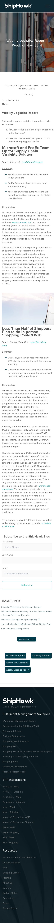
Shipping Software (41, 655)
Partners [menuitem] (7, 877)
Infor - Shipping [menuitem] (11, 812)
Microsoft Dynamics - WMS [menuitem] (16, 817)
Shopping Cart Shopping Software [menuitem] (20, 756)
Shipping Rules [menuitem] (10, 761)
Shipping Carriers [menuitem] (12, 872)
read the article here (33, 162)
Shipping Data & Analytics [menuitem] (16, 741)
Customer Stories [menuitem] (11, 862)
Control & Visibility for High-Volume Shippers (21, 607)
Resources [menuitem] (10, 850)
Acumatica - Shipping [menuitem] (14, 802)
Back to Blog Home (27, 639)
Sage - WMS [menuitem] (9, 827)
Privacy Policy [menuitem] (10, 908)
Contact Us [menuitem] (8, 898)
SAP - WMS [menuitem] (8, 837)
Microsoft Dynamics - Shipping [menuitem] (18, 822)
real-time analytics (21, 222)
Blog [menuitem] (5, 867)
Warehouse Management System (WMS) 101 (20, 619)
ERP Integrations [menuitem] (14, 779)
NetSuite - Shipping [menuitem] (13, 791)
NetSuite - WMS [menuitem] (11, 786)
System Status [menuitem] (10, 893)
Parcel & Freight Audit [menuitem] (14, 771)
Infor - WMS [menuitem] (9, 807)
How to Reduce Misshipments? (15, 628)
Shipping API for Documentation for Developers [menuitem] (27, 751)
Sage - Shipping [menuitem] (11, 832)
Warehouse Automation (17, 663)
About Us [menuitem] (7, 883)
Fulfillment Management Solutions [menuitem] (26, 714)
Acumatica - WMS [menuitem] (12, 797)
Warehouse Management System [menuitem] (19, 721)
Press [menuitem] (5, 903)
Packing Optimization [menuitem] (14, 736)
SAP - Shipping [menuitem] (10, 842)
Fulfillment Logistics (15, 655)
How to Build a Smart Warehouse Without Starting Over (26, 624)
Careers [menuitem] (7, 888)
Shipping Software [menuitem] (12, 731)
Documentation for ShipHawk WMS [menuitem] (21, 726)
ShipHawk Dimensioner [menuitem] (15, 766)
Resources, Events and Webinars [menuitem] (19, 857)
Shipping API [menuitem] (9, 746)
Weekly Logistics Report (17, 670)
